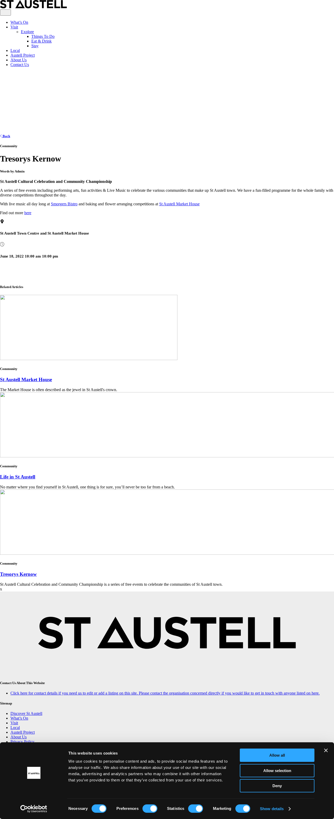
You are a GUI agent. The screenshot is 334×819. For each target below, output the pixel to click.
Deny (277, 786)
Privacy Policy (22, 741)
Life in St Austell (17, 477)
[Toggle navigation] (5, 12)
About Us (18, 60)
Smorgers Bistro (64, 204)
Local (15, 50)
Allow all (277, 755)
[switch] (149, 808)
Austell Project (22, 55)
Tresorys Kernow (18, 574)
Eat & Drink (41, 41)
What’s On (19, 22)
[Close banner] (326, 750)
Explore (27, 31)
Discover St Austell (26, 713)
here (27, 213)
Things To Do (43, 36)
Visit (14, 27)
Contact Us (19, 64)
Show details (272, 808)
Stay (35, 46)
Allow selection (277, 770)
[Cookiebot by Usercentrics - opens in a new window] (34, 809)
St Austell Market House (179, 204)
